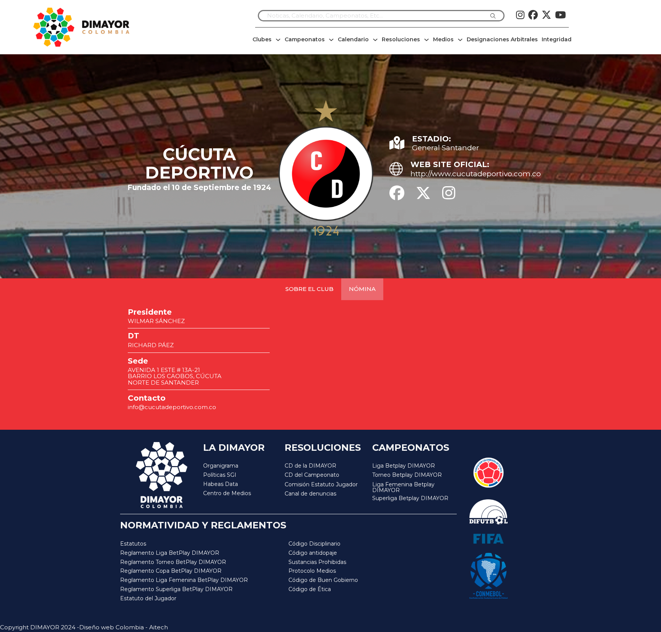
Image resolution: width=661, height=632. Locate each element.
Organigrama (220, 465)
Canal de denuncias (310, 493)
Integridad (556, 39)
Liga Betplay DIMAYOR (403, 465)
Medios (443, 39)
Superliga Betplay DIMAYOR (410, 498)
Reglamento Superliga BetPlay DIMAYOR (176, 589)
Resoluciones (401, 39)
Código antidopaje (312, 552)
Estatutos (133, 543)
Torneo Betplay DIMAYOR (407, 474)
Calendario (353, 39)
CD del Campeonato (312, 474)
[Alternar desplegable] (278, 39)
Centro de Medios (227, 493)
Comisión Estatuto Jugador (321, 484)
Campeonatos (305, 39)
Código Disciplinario (314, 543)
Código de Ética (309, 589)
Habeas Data (220, 484)
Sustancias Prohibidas (317, 562)
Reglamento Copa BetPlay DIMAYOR (170, 570)
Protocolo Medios (312, 570)
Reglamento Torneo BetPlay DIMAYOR (173, 562)
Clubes (262, 39)
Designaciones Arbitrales (502, 39)
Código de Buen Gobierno (323, 580)
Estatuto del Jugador (148, 598)
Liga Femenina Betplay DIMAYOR (403, 488)
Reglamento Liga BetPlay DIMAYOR (169, 552)
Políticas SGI (219, 474)
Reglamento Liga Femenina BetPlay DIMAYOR (184, 580)
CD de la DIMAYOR (310, 465)
